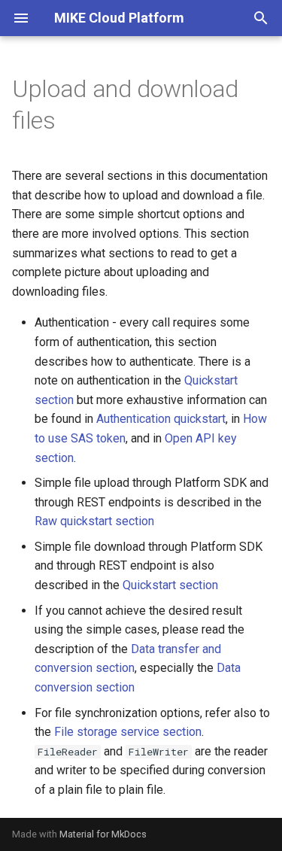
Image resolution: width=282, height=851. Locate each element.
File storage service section (128, 732)
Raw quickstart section (94, 521)
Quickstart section (170, 585)
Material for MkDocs (103, 834)
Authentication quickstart (161, 419)
